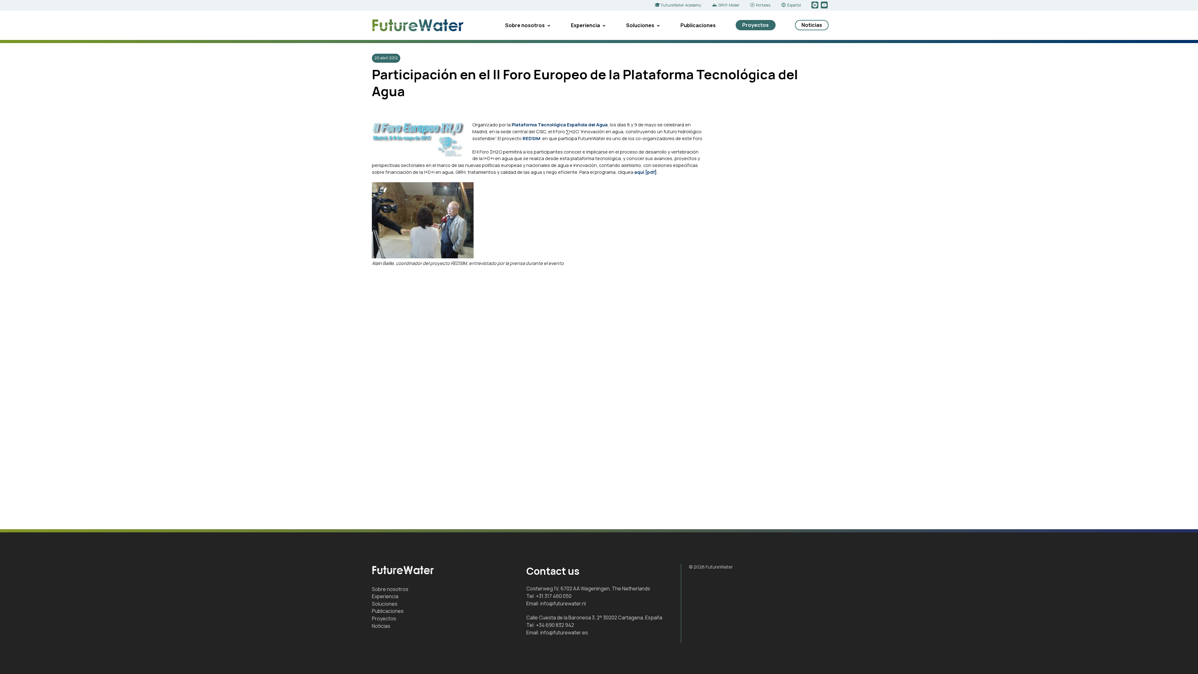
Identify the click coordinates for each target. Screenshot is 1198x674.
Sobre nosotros (525, 25)
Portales (763, 5)
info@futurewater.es (564, 632)
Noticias (811, 25)
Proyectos (755, 25)
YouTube (825, 5)
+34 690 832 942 (555, 625)
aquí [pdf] (645, 172)
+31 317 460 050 (554, 596)
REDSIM (532, 138)
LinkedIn (815, 5)
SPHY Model (728, 5)
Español (794, 5)
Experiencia (585, 25)
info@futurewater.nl (563, 603)
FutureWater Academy (681, 5)
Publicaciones (698, 25)
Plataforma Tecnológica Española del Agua (560, 124)
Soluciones (640, 25)
